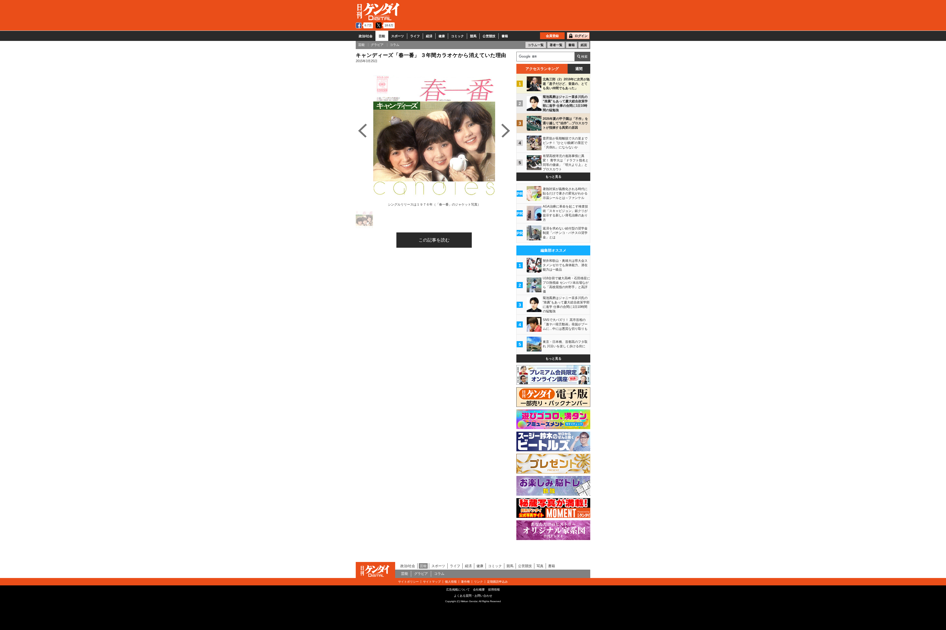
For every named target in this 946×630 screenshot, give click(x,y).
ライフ (415, 36)
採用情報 (494, 589)
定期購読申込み (497, 581)
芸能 (382, 36)
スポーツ (397, 36)
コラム (439, 574)
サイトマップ (432, 581)
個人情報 (451, 581)
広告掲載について (458, 589)
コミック (457, 36)
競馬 (473, 36)
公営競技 (489, 36)
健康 (442, 36)
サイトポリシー (408, 581)
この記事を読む (434, 240)
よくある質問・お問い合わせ (473, 595)
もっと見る (553, 176)
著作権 (465, 581)
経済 (429, 36)
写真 (540, 566)
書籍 (505, 36)
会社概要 (479, 589)
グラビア (421, 574)
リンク (478, 581)
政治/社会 (365, 36)
